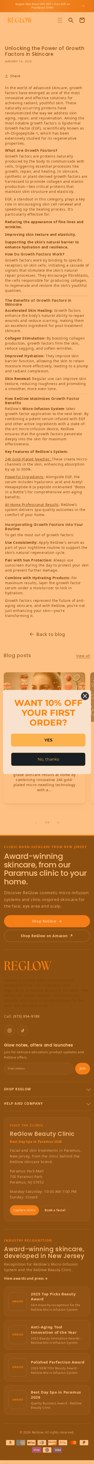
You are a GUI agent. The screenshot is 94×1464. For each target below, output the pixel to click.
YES (48, 740)
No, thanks (48, 759)
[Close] (85, 696)
